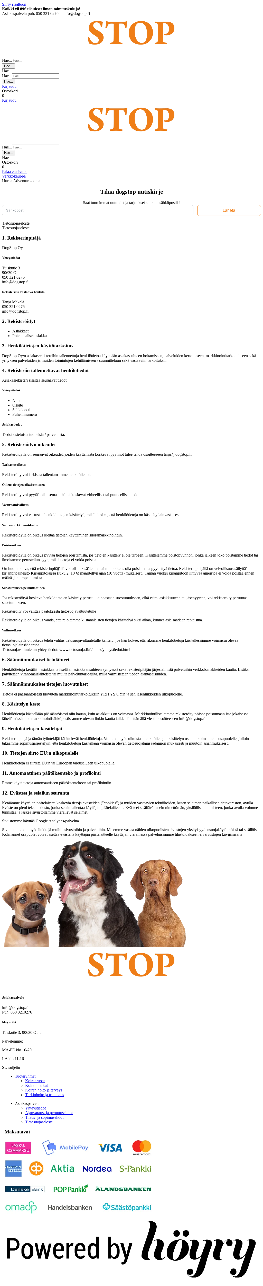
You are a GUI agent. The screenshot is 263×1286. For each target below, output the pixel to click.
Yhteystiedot (35, 1108)
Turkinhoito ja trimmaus (44, 1095)
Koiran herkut (36, 1085)
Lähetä (229, 210)
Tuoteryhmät (25, 1076)
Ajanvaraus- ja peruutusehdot (49, 1113)
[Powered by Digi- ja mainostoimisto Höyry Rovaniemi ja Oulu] (131, 1281)
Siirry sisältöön (14, 4)
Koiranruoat (35, 1081)
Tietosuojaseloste (39, 1122)
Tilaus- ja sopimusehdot (44, 1117)
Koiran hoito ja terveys (43, 1090)
